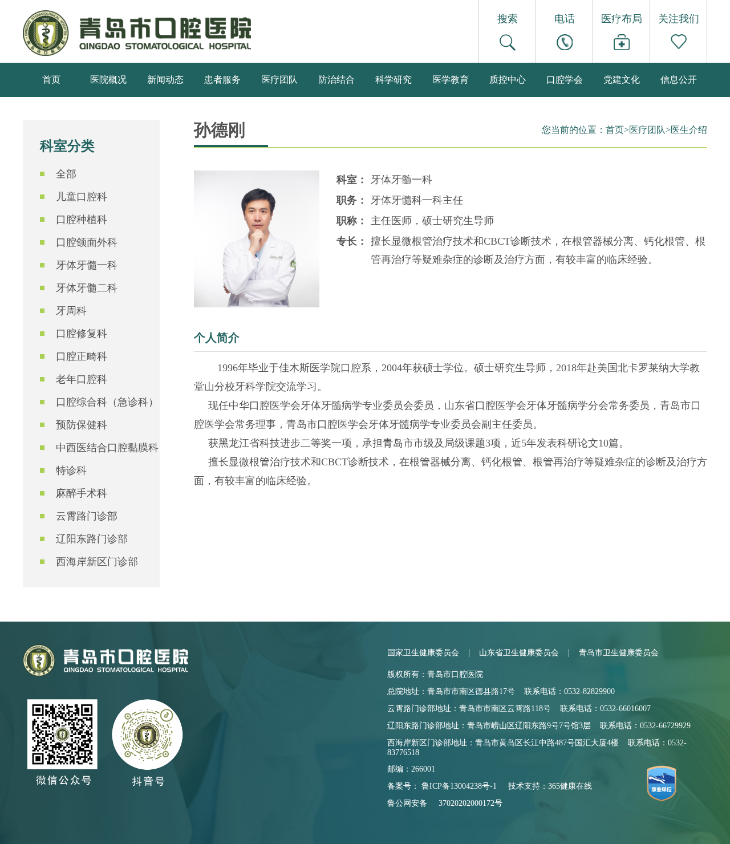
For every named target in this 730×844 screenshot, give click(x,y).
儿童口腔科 (81, 196)
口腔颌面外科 (86, 242)
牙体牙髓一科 (86, 265)
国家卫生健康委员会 (423, 652)
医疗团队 (279, 79)
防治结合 (336, 79)
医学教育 (450, 79)
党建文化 (621, 79)
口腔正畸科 (81, 356)
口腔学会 (564, 79)
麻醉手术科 (81, 493)
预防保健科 (81, 425)
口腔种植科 (81, 219)
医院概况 (108, 79)
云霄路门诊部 (86, 516)
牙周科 (71, 310)
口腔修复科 (81, 333)
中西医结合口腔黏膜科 (107, 447)
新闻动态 (165, 79)
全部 (66, 174)
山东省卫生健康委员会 (519, 652)
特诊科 (71, 470)
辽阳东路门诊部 (92, 539)
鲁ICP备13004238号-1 (459, 786)
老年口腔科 (81, 379)
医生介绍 (689, 130)
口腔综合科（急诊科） (107, 402)
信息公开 (678, 79)
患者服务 (222, 79)
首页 (51, 79)
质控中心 (507, 79)
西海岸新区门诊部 (97, 561)
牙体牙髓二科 (86, 288)
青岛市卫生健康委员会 (619, 652)
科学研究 (393, 79)
